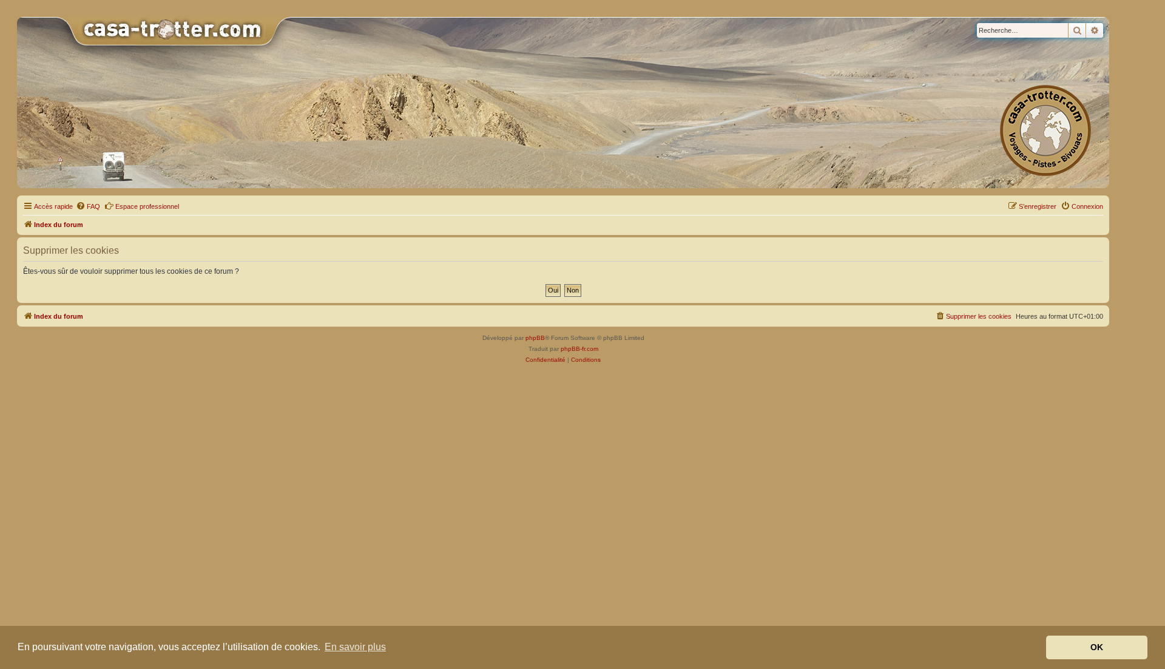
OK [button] (1096, 647)
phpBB (535, 337)
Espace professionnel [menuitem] (147, 206)
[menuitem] (88, 206)
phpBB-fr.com (579, 348)
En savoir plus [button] (355, 647)
